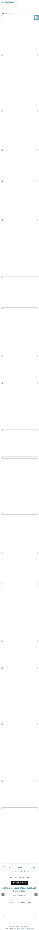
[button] (36, 17)
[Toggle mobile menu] (35, 3)
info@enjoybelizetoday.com (24, 929)
